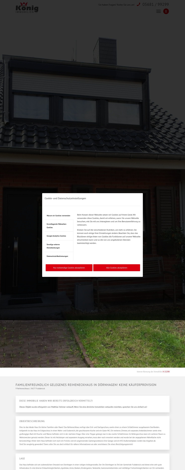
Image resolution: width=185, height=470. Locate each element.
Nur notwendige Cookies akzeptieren (69, 267)
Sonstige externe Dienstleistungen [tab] (53, 246)
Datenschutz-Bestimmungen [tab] (57, 256)
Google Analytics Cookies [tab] (56, 236)
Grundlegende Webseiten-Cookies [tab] (57, 225)
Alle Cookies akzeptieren (116, 267)
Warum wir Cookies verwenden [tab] (58, 215)
